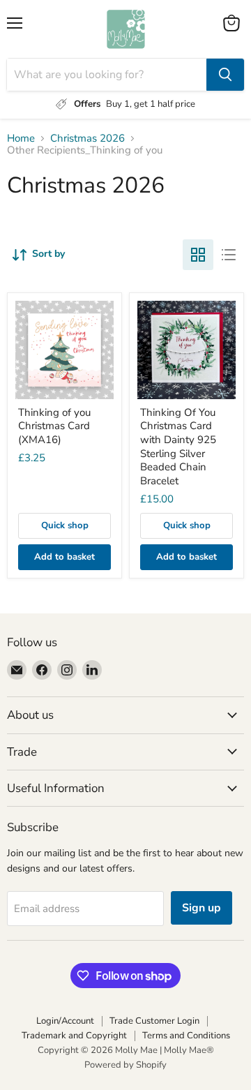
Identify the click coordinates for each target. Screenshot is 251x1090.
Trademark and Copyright (74, 1035)
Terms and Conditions (186, 1035)
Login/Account (65, 1021)
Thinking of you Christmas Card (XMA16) (54, 426)
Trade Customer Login (154, 1021)
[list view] (228, 254)
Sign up (201, 908)
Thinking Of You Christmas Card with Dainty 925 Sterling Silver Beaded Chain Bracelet (178, 446)
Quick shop (65, 525)
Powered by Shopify (125, 1065)
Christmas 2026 (87, 138)
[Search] (225, 75)
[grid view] (198, 254)
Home (21, 138)
